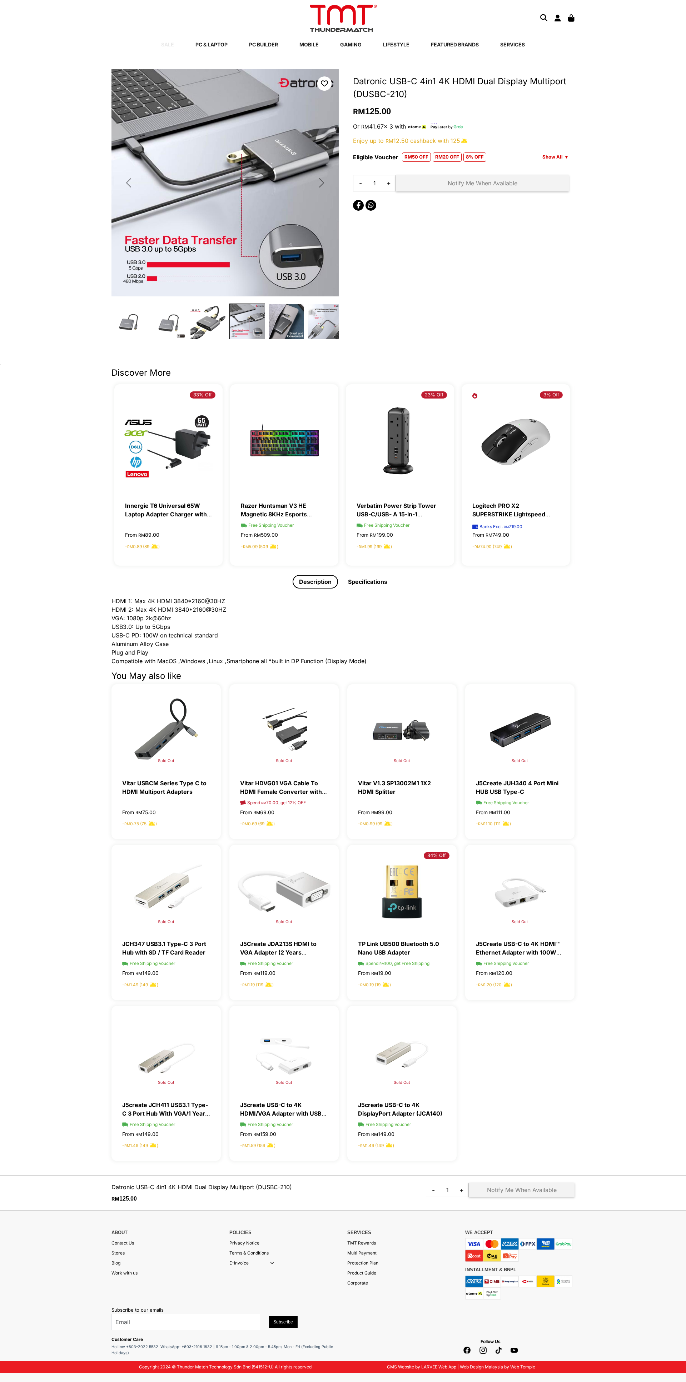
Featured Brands (455, 44)
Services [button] (512, 44)
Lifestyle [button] (396, 44)
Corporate (357, 1283)
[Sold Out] (166, 729)
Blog (115, 1263)
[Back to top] (14, 1305)
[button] (272, 1263)
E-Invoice (239, 1263)
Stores (118, 1253)
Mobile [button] (309, 44)
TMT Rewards (361, 1243)
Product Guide (361, 1273)
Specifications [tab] (367, 581)
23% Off (434, 394)
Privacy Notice (244, 1243)
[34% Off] (401, 891)
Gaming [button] (351, 44)
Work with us (124, 1273)
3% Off (551, 394)
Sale (167, 44)
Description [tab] (315, 581)
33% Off (202, 394)
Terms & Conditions (249, 1253)
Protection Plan (362, 1263)
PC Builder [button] (263, 44)
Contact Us (122, 1243)
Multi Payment (362, 1253)
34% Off (436, 855)
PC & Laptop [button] (211, 44)
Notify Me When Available (482, 183)
